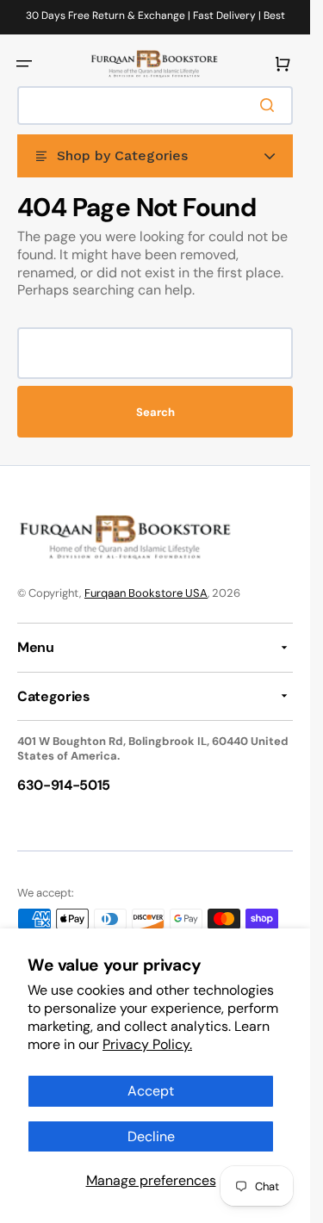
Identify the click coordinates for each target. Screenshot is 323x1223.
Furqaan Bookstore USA (146, 593)
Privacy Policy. (147, 1044)
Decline (151, 1136)
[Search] (270, 105)
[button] (24, 64)
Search (155, 412)
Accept (150, 1091)
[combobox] (155, 105)
